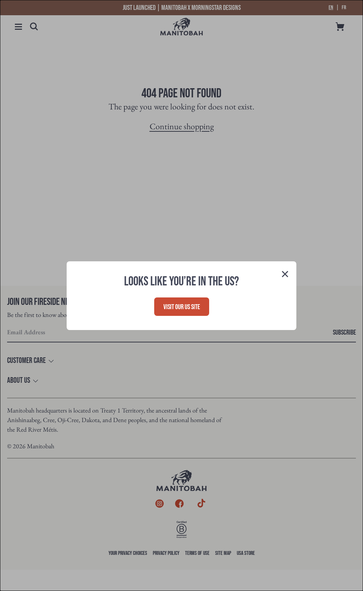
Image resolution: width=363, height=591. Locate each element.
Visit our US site (181, 307)
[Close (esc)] (285, 274)
